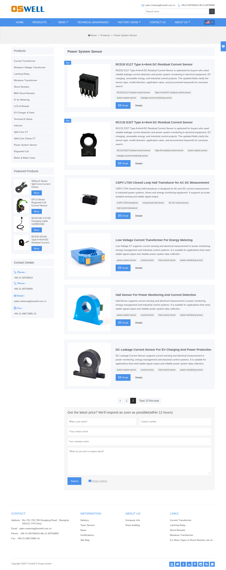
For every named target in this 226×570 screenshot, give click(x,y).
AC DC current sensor (178, 203)
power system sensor (126, 98)
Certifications (87, 535)
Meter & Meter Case (24, 157)
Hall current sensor (167, 260)
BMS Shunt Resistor (24, 93)
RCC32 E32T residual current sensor (133, 150)
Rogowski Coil (21, 151)
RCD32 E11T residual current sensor (133, 92)
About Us (181, 22)
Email (123, 105)
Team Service (87, 525)
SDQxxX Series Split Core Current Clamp (40, 184)
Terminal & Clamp (23, 119)
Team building (132, 525)
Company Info (132, 520)
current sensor (147, 260)
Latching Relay (21, 74)
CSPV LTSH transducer (127, 203)
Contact (18, 513)
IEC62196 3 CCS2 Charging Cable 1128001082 (41, 221)
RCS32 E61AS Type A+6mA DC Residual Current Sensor (40, 239)
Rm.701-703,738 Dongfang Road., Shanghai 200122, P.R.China (45, 522)
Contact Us (158, 22)
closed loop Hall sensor (153, 203)
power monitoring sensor (191, 260)
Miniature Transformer (25, 80)
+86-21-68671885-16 (25, 313)
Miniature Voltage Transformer (30, 67)
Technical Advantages (93, 22)
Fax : (14, 538)
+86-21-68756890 (23, 288)
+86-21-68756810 (23, 277)
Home (19, 22)
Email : (14, 528)
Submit (74, 481)
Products (40, 22)
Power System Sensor (25, 145)
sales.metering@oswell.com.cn (160, 5)
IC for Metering (22, 99)
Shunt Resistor (21, 86)
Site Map (85, 540)
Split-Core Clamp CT (25, 138)
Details (138, 105)
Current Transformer (24, 61)
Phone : (15, 533)
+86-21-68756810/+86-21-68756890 (198, 5)
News (62, 22)
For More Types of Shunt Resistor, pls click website (196, 540)
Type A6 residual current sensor (169, 150)
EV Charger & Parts (24, 112)
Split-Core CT (21, 132)
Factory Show (128, 22)
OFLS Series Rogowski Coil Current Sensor (39, 202)
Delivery (84, 520)
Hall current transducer (127, 208)
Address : (16, 520)
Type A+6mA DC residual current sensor (173, 92)
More (36, 193)
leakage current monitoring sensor (156, 98)
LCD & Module (21, 106)
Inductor (18, 125)
